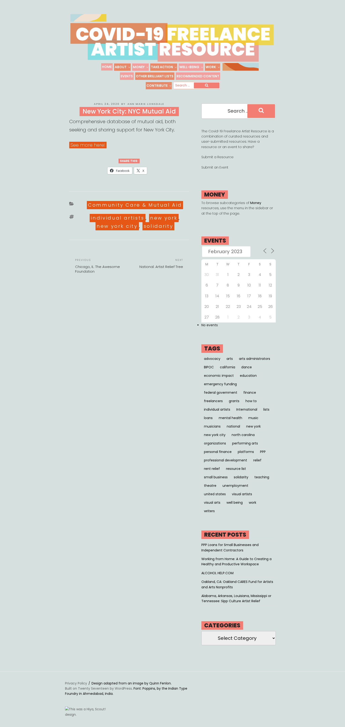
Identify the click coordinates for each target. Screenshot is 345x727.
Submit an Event (214, 167)
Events (127, 76)
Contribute (157, 85)
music (253, 418)
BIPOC (209, 367)
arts (229, 358)
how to (251, 401)
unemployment (235, 485)
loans (208, 418)
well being (234, 502)
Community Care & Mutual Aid (135, 205)
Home (107, 66)
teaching (261, 477)
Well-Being (189, 67)
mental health (230, 418)
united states (215, 494)
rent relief (212, 468)
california (227, 367)
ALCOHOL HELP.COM (217, 573)
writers (209, 511)
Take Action (162, 67)
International (246, 409)
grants (234, 401)
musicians (212, 426)
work (252, 502)
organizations (215, 443)
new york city (117, 226)
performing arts (245, 443)
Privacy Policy (76, 683)
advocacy (212, 358)
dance (246, 367)
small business (216, 477)
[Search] (206, 86)
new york (163, 218)
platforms (246, 451)
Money (139, 67)
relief (257, 460)
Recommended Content (197, 76)
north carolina (243, 434)
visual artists (242, 494)
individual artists (117, 218)
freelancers (213, 401)
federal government (220, 392)
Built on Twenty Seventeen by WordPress (98, 688)
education (248, 375)
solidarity (158, 226)
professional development (225, 460)
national (233, 426)
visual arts (212, 502)
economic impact (219, 375)
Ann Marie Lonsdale (145, 104)
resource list (236, 468)
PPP (263, 451)
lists (266, 409)
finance (249, 392)
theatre (210, 485)
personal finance (218, 451)
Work (211, 67)
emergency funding (220, 384)
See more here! (87, 145)
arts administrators (254, 358)
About (120, 67)
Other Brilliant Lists (154, 76)
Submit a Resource (217, 157)
